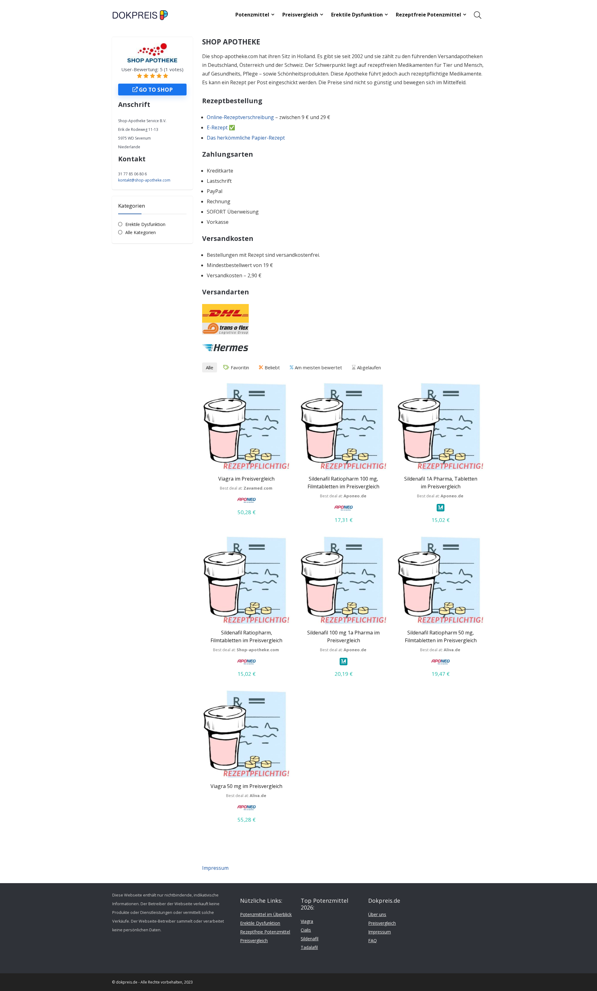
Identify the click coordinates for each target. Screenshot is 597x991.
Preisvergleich (300, 14)
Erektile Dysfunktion (357, 14)
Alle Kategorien (140, 232)
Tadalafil (309, 947)
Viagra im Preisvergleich (246, 478)
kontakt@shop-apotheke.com (144, 180)
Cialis (306, 930)
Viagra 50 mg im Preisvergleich (246, 786)
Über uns (377, 914)
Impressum (215, 867)
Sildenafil (309, 939)
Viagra (307, 921)
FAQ (372, 940)
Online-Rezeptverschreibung (240, 117)
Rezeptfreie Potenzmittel (428, 14)
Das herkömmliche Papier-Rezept (246, 137)
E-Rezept (217, 127)
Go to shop (155, 89)
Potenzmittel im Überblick (266, 914)
